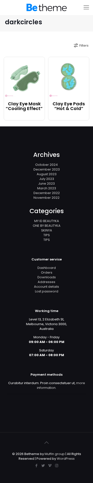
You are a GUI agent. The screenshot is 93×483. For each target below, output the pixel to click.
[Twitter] (43, 465)
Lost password (46, 291)
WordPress (66, 458)
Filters (84, 45)
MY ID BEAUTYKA (46, 221)
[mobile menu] (86, 7)
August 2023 (47, 174)
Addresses (46, 282)
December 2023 (46, 169)
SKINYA (46, 230)
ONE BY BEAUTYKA (47, 225)
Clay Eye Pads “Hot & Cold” (69, 106)
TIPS (46, 235)
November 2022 (46, 197)
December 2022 (46, 193)
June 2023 (46, 183)
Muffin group (55, 454)
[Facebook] (36, 465)
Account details (46, 286)
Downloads (46, 277)
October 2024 (46, 164)
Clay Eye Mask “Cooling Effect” (24, 106)
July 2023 (46, 178)
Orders (46, 272)
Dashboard (46, 267)
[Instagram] (56, 465)
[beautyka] (46, 7)
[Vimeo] (50, 465)
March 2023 (46, 188)
